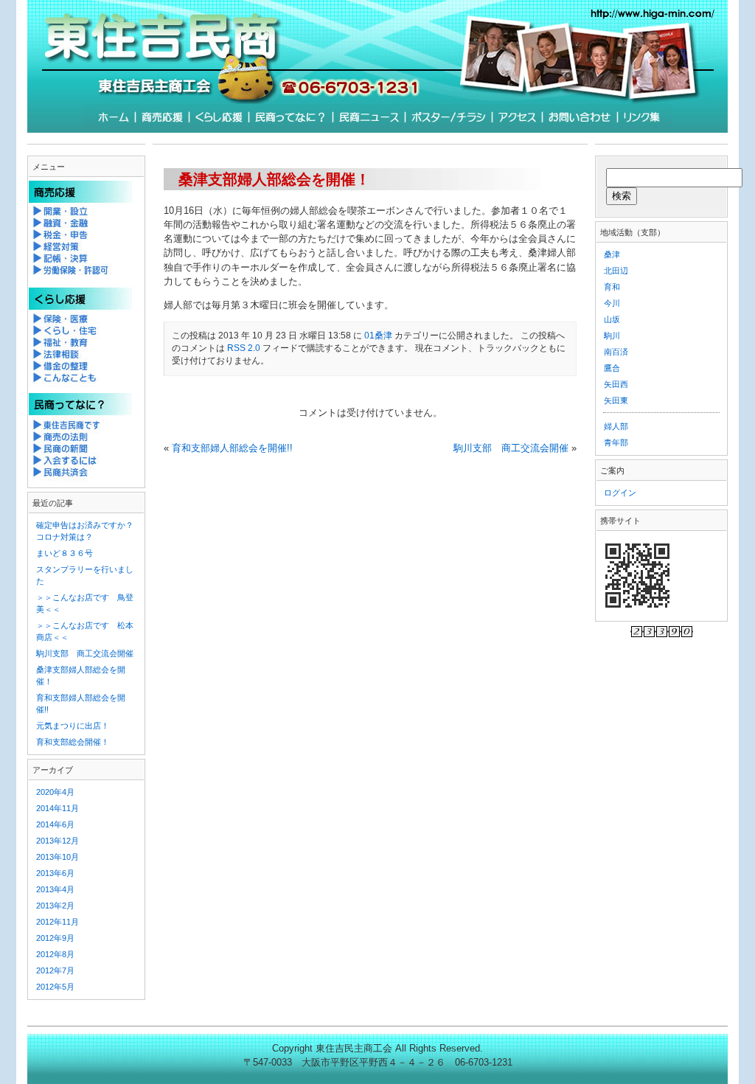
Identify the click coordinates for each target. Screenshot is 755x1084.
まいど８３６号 (64, 553)
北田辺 (616, 270)
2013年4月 (55, 889)
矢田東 (616, 400)
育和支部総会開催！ (72, 741)
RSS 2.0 (243, 348)
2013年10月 (57, 856)
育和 (612, 286)
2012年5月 (55, 986)
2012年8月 (55, 954)
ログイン (620, 492)
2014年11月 (57, 808)
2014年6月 (55, 824)
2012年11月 (57, 921)
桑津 (612, 254)
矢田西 (616, 384)
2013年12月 (57, 840)
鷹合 (612, 368)
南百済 (616, 351)
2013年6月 (55, 873)
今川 (612, 303)
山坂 (612, 319)
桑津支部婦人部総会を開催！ (274, 178)
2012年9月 (55, 938)
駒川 (612, 335)
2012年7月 (55, 970)
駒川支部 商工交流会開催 (510, 448)
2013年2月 (55, 905)
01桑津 (378, 335)
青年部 (616, 442)
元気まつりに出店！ (72, 725)
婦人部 (616, 426)
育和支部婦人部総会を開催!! (232, 448)
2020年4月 (55, 792)
